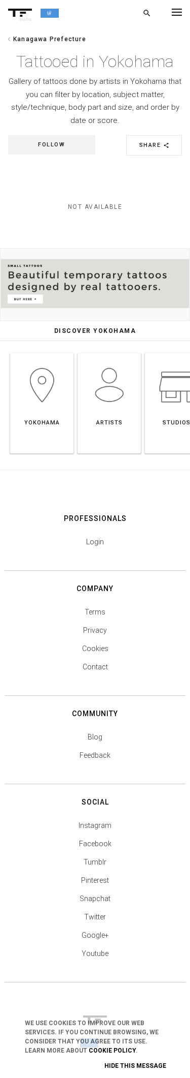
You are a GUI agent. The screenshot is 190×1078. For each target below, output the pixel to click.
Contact (95, 667)
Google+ (95, 935)
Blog (95, 737)
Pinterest (95, 880)
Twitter (95, 917)
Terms (95, 612)
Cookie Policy (112, 1050)
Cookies (95, 648)
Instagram (95, 825)
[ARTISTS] (109, 353)
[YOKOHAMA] (41, 353)
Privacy (95, 630)
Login (95, 542)
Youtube (95, 953)
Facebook (95, 844)
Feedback (95, 755)
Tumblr (95, 862)
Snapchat (95, 899)
